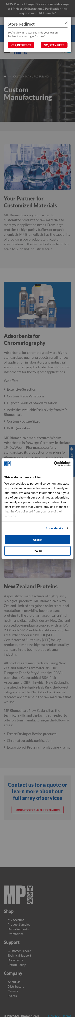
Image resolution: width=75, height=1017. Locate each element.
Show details (54, 528)
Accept (37, 539)
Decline (37, 550)
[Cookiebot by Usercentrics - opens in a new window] (54, 463)
